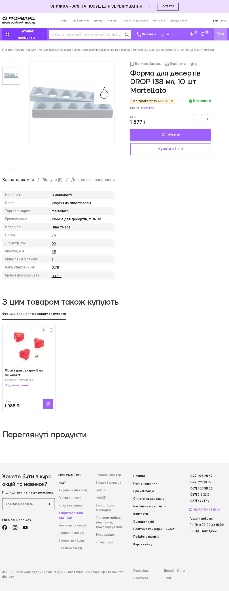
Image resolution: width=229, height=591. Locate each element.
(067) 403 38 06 (200, 488)
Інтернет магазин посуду (19, 50)
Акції (64, 20)
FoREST (101, 490)
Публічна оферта (146, 536)
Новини (112, 20)
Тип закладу (105, 534)
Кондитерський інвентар (55, 50)
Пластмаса (61, 227)
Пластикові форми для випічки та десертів (102, 50)
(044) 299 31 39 (200, 482)
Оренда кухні (178, 20)
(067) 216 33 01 (199, 494)
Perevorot (140, 578)
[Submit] (49, 504)
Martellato (139, 50)
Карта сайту (143, 544)
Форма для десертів (69, 219)
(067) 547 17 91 (199, 501)
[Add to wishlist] (51, 330)
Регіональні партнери (149, 506)
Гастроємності (69, 498)
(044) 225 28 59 (200, 476)
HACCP (100, 498)
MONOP (95, 219)
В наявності (62, 195)
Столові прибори (71, 540)
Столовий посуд (71, 533)
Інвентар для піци (72, 525)
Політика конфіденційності (154, 529)
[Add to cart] (48, 404)
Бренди (98, 20)
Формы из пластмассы (71, 203)
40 (54, 251)
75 (54, 235)
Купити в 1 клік (170, 149)
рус (224, 20)
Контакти (159, 20)
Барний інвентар (108, 475)
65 (54, 243)
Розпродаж (104, 542)
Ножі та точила (70, 505)
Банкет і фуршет (108, 482)
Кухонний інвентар (73, 490)
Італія (56, 275)
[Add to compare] (44, 330)
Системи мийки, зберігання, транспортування (109, 522)
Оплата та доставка (135, 20)
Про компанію (80, 20)
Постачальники (69, 475)
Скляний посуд (70, 548)
